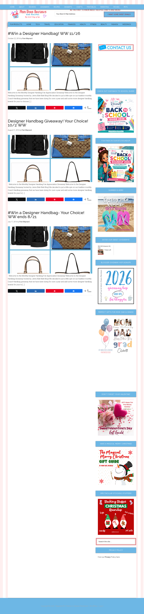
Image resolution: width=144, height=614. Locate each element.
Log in (101, 606)
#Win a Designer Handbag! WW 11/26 (44, 33)
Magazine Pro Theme (63, 606)
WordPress (93, 606)
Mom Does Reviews (29, 13)
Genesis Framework (81, 606)
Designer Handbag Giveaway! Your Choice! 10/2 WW (48, 123)
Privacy (107, 557)
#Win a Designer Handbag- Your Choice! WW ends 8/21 (46, 214)
